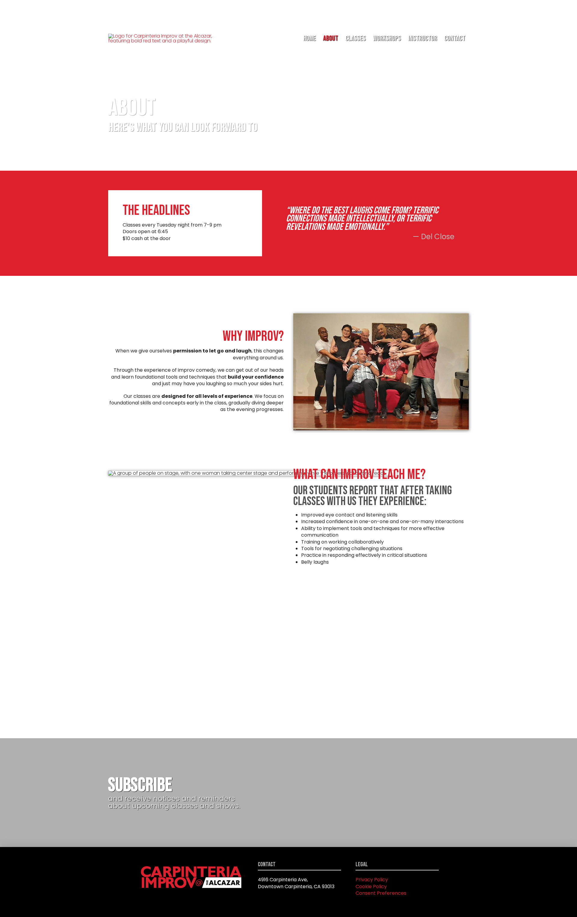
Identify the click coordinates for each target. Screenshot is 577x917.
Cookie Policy (371, 886)
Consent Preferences (381, 893)
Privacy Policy (372, 879)
